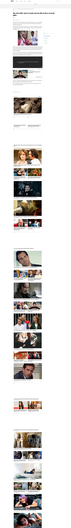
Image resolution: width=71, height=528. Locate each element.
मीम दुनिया (29, 1)
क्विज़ (25, 1)
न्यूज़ (13, 10)
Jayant (14, 17)
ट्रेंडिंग (16, 1)
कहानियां (21, 1)
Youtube (17, 78)
